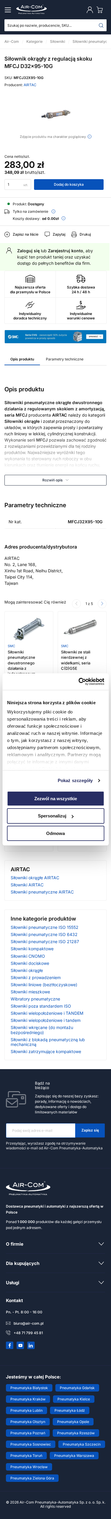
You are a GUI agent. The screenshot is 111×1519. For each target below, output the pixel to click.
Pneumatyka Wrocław (29, 1467)
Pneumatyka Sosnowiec (30, 1444)
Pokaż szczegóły (75, 780)
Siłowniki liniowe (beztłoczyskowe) (44, 984)
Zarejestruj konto (65, 250)
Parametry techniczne (64, 359)
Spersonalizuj (52, 815)
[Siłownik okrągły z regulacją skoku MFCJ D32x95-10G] (55, 113)
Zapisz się (90, 1130)
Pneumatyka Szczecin (82, 1444)
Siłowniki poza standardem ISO (41, 1006)
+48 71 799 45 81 (28, 1333)
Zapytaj (59, 234)
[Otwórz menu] (8, 10)
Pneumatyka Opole (73, 1421)
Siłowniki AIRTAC (27, 884)
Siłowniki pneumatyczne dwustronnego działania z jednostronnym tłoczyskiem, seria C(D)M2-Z (24, 668)
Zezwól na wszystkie (55, 798)
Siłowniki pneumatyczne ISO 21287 (45, 941)
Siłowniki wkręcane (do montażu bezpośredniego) (42, 1030)
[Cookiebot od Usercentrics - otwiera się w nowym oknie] (79, 682)
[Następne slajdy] (102, 603)
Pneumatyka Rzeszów (76, 1433)
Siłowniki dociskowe (30, 963)
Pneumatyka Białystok (29, 1388)
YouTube (20, 1345)
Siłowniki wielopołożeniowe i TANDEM (47, 1013)
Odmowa (55, 833)
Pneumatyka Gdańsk (77, 1388)
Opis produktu (22, 359)
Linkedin (31, 1345)
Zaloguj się (28, 250)
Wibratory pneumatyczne (35, 998)
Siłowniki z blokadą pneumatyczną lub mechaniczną (48, 1042)
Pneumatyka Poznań (27, 1433)
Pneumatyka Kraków (28, 1399)
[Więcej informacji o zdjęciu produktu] (89, 136)
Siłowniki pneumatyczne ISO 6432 (44, 934)
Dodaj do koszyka (69, 184)
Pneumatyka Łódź (69, 1410)
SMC (11, 646)
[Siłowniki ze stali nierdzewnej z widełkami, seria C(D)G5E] (82, 629)
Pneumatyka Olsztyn (27, 1421)
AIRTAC (30, 85)
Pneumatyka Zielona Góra (32, 1478)
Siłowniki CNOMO (28, 956)
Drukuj (85, 234)
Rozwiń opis (52, 480)
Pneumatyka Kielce (73, 1399)
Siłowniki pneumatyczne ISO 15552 (44, 927)
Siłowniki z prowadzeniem (36, 977)
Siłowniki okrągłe (27, 970)
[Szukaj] (101, 25)
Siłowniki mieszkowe (30, 991)
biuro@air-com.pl (29, 1323)
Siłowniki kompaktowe (32, 948)
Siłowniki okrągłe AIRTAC (35, 877)
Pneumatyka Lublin (26, 1410)
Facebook (9, 1345)
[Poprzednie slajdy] (76, 603)
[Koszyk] (100, 9)
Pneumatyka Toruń (26, 1455)
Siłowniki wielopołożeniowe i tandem (46, 1020)
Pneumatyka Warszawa (74, 1455)
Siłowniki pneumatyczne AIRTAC (42, 891)
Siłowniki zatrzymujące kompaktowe (46, 1051)
